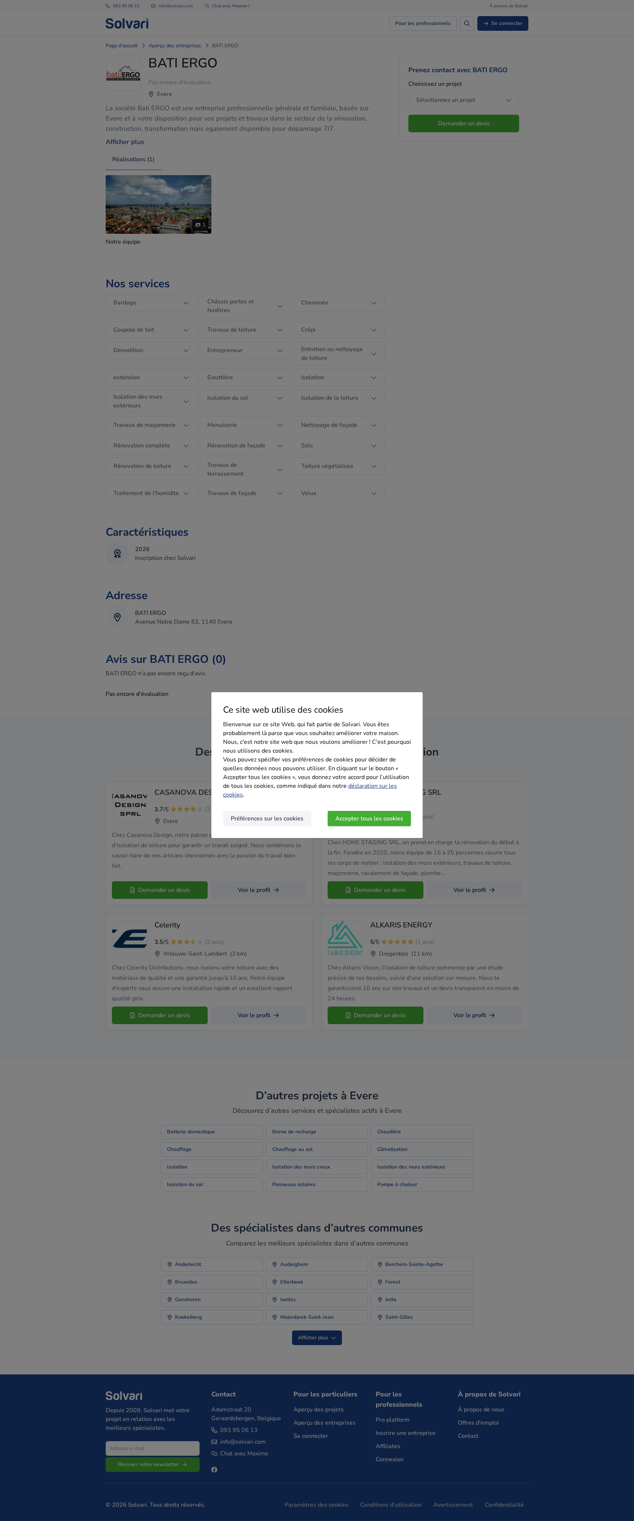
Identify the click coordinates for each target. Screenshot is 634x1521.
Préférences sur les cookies (267, 819)
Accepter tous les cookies (369, 819)
